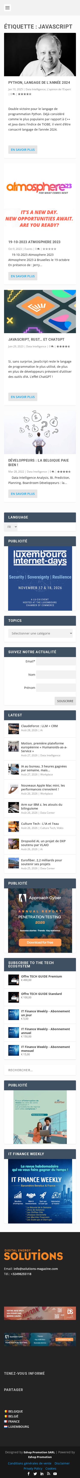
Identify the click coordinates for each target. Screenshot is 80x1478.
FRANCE (14, 1421)
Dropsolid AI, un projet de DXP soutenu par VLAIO (43, 843)
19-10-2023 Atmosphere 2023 (34, 242)
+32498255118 (21, 1274)
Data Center (47, 813)
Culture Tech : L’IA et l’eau (40, 824)
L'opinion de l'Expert (59, 89)
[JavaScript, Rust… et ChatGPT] (40, 311)
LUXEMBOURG (18, 1427)
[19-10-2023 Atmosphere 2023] (40, 199)
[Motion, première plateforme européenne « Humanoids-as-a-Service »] (13, 746)
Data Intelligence (36, 89)
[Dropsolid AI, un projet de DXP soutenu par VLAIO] (13, 844)
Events (28, 249)
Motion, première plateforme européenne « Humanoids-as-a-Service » (44, 747)
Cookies (50, 1468)
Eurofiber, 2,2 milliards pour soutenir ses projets (41, 862)
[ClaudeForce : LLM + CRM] (13, 728)
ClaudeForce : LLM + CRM (39, 726)
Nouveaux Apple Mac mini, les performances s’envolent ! (43, 787)
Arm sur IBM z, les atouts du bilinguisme (41, 806)
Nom (31, 675)
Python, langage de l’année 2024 (39, 83)
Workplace (46, 774)
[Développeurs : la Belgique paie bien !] (40, 432)
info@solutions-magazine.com (36, 1269)
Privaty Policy (33, 1468)
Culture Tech (47, 828)
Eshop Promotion (40, 1457)
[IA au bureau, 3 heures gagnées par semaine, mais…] (13, 769)
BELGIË (13, 1416)
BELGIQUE (15, 1411)
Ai (41, 730)
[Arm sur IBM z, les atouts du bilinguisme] (13, 807)
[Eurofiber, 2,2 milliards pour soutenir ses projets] (13, 863)
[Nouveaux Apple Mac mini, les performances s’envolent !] (13, 788)
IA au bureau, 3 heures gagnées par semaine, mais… (44, 768)
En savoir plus (23, 150)
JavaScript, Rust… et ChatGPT (36, 339)
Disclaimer (62, 1463)
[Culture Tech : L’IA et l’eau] (13, 826)
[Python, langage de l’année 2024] (40, 54)
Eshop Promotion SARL (39, 1452)
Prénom (29, 688)
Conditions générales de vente (29, 1463)
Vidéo (60, 828)
